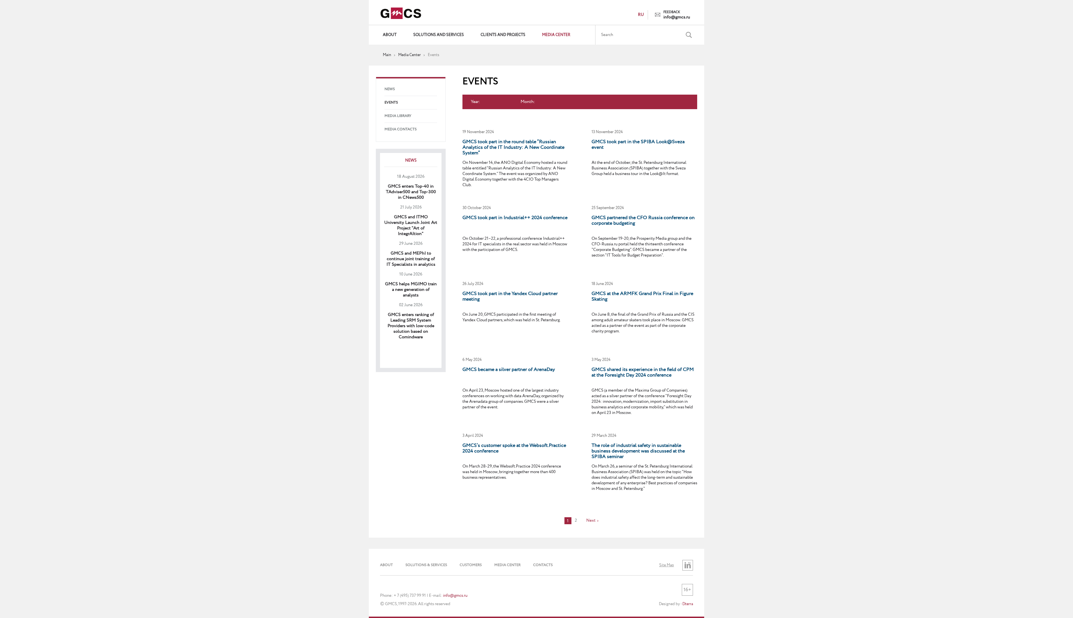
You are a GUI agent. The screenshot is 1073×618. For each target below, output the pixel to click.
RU (641, 15)
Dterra (687, 604)
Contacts (543, 565)
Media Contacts (400, 129)
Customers (471, 565)
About (390, 35)
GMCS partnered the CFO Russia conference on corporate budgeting (643, 220)
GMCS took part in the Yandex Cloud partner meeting (510, 296)
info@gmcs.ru (676, 17)
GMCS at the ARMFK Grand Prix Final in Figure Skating (642, 296)
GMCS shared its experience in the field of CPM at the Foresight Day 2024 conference (643, 372)
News (389, 89)
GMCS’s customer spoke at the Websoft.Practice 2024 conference (514, 448)
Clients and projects (503, 35)
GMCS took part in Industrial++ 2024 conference (515, 217)
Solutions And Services (438, 35)
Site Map (666, 565)
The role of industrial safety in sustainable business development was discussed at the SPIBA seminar (638, 451)
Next (590, 521)
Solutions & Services (426, 565)
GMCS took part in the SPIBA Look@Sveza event (638, 144)
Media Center (556, 35)
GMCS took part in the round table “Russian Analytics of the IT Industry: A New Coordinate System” (513, 147)
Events (391, 102)
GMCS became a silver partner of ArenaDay (508, 369)
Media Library (397, 116)
